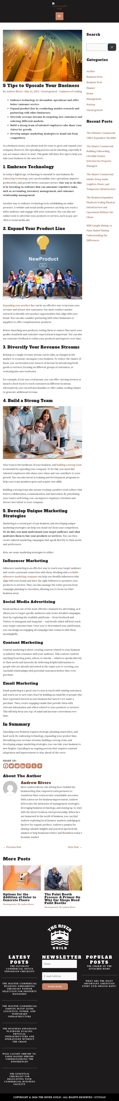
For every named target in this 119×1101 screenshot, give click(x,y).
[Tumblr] (34, 765)
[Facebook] (5, 765)
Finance (90, 88)
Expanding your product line (19, 305)
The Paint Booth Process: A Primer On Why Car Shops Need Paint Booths (62, 898)
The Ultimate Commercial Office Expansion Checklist (20, 969)
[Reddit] (17, 765)
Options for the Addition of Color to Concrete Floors (19, 897)
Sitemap (100, 1097)
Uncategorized (49, 91)
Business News (94, 76)
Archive (90, 71)
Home (89, 93)
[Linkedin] (22, 765)
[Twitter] (11, 765)
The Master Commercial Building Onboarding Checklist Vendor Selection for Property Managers (99, 156)
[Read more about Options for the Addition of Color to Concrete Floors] (22, 877)
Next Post (75, 847)
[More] (39, 765)
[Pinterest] (28, 765)
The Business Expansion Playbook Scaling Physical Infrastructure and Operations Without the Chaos (100, 207)
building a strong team (69, 464)
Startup (90, 104)
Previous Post (12, 847)
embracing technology (15, 178)
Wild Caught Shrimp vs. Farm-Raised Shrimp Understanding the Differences (19, 1057)
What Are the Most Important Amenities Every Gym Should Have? (99, 983)
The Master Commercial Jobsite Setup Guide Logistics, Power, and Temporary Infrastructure (19, 1011)
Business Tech (94, 82)
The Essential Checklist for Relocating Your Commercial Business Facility (19, 1079)
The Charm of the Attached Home (99, 967)
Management (93, 99)
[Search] (112, 47)
